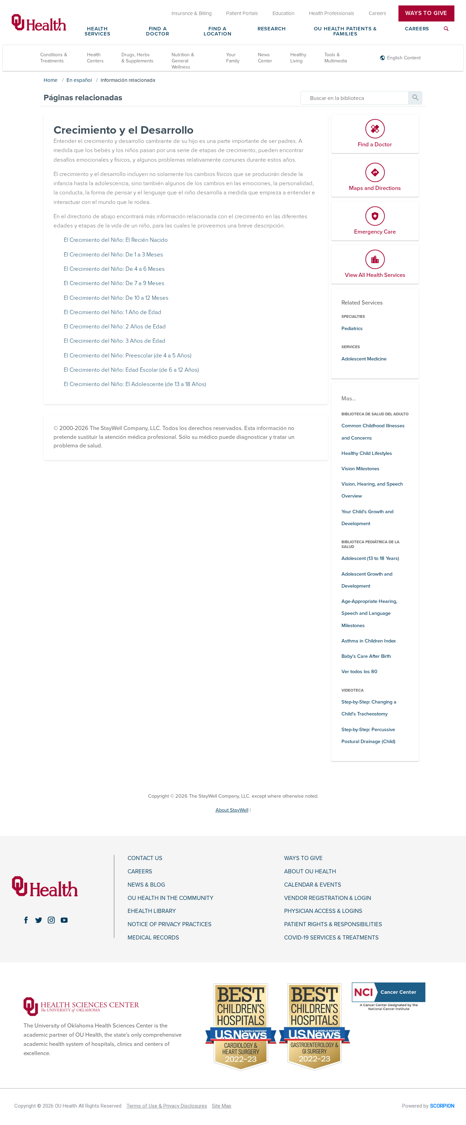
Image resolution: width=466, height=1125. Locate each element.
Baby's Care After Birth (366, 656)
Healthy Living (298, 58)
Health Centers (95, 58)
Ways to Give (303, 858)
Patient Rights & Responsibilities (333, 924)
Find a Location (218, 31)
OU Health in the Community (171, 898)
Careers (417, 29)
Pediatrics (352, 328)
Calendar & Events (312, 885)
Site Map (221, 1106)
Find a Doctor (157, 31)
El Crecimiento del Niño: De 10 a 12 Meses (116, 298)
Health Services (98, 31)
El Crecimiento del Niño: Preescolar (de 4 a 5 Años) (127, 355)
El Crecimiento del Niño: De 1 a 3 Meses (113, 254)
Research (272, 29)
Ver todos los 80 (359, 672)
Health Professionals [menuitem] (331, 13)
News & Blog (146, 885)
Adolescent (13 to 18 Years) (370, 558)
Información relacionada (128, 80)
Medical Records (153, 937)
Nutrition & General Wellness (183, 61)
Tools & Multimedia (335, 58)
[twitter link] (38, 920)
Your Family (232, 58)
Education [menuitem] (283, 13)
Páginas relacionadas (83, 98)
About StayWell (232, 810)
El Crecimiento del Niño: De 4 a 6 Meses (114, 269)
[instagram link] (51, 920)
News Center (265, 58)
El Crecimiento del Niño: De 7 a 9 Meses (114, 283)
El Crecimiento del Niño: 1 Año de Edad (112, 312)
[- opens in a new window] (81, 1006)
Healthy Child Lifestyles (366, 453)
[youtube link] (64, 920)
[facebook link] (25, 920)
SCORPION (442, 1106)
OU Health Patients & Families (345, 31)
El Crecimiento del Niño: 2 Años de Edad (115, 326)
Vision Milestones (360, 469)
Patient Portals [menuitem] (242, 13)
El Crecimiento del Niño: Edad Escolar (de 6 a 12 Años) (131, 370)
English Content (404, 58)
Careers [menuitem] (377, 13)
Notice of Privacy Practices (170, 924)
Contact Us (145, 858)
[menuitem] (446, 32)
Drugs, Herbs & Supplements (137, 58)
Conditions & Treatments (53, 58)
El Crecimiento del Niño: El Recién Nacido (116, 240)
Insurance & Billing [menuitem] (192, 13)
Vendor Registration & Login (327, 898)
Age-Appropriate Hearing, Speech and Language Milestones (369, 613)
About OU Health (310, 871)
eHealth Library (152, 911)
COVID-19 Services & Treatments (331, 937)
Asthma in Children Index (368, 641)
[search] (354, 97)
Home (51, 80)
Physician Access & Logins (323, 911)
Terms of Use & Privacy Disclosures (167, 1106)
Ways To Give (426, 13)
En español (79, 80)
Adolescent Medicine (364, 359)
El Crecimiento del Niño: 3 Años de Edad (114, 341)
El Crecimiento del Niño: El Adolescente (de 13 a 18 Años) (135, 384)
